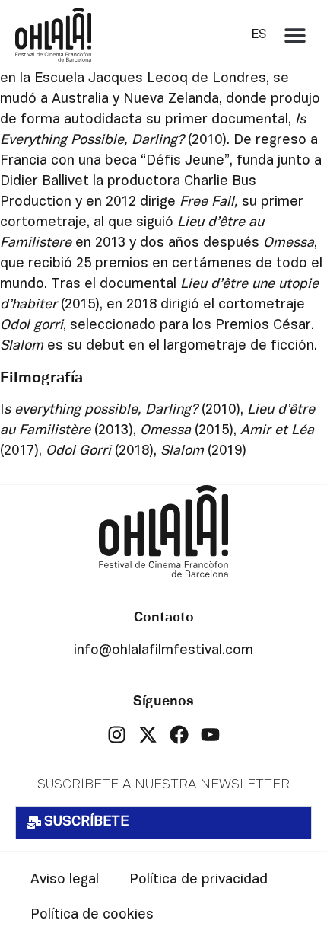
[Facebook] (179, 734)
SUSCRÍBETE (86, 822)
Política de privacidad (198, 880)
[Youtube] (210, 734)
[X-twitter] (147, 734)
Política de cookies (92, 915)
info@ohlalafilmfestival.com (163, 650)
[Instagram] (116, 734)
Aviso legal (64, 880)
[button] (295, 35)
